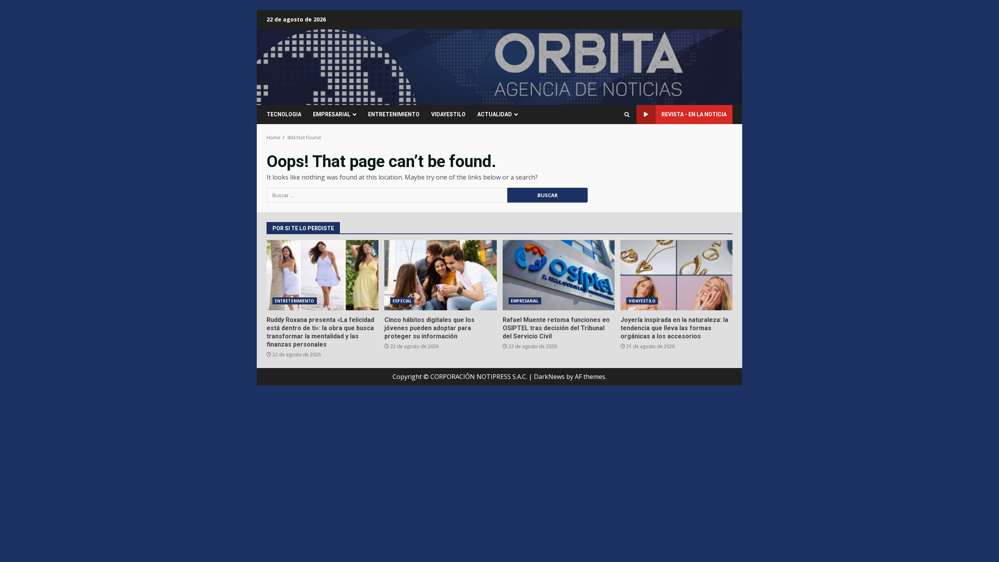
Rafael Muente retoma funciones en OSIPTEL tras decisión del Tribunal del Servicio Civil (559, 275)
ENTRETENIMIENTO (394, 114)
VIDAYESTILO (448, 114)
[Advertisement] (594, 66)
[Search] (626, 114)
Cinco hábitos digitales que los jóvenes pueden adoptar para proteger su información (440, 275)
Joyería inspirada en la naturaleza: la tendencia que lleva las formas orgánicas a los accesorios (676, 275)
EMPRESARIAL (331, 114)
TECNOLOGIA (284, 114)
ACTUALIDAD (494, 114)
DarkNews (549, 376)
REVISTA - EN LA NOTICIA (694, 114)
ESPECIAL (402, 301)
